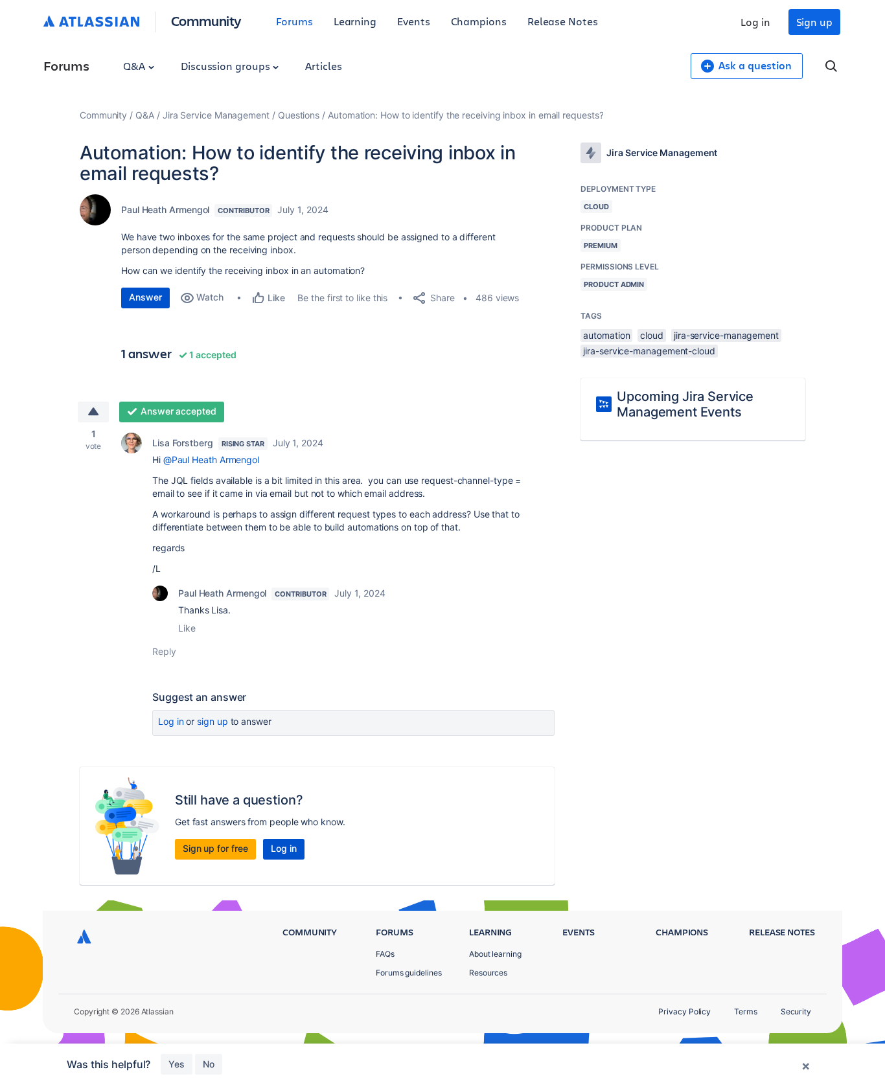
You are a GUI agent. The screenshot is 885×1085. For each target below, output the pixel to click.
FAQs (385, 954)
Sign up (814, 22)
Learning (355, 21)
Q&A (135, 66)
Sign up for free (215, 848)
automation (606, 335)
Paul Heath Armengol (165, 209)
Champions (479, 21)
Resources (488, 972)
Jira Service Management (216, 114)
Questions (298, 114)
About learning (495, 954)
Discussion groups (227, 66)
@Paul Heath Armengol (211, 459)
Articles (323, 66)
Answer (145, 297)
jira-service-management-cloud (649, 350)
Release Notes (562, 21)
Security (796, 1011)
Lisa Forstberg (182, 442)
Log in (755, 22)
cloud (651, 335)
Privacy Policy (684, 1011)
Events (413, 21)
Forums (294, 21)
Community (206, 20)
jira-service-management (726, 335)
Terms (745, 1011)
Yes (176, 1063)
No (208, 1063)
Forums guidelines (409, 972)
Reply (164, 651)
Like (187, 628)
